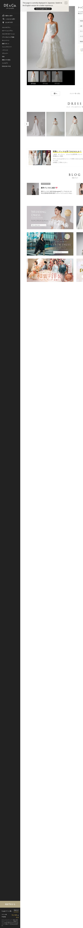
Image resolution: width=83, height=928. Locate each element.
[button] (27, 124)
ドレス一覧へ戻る (75, 93)
